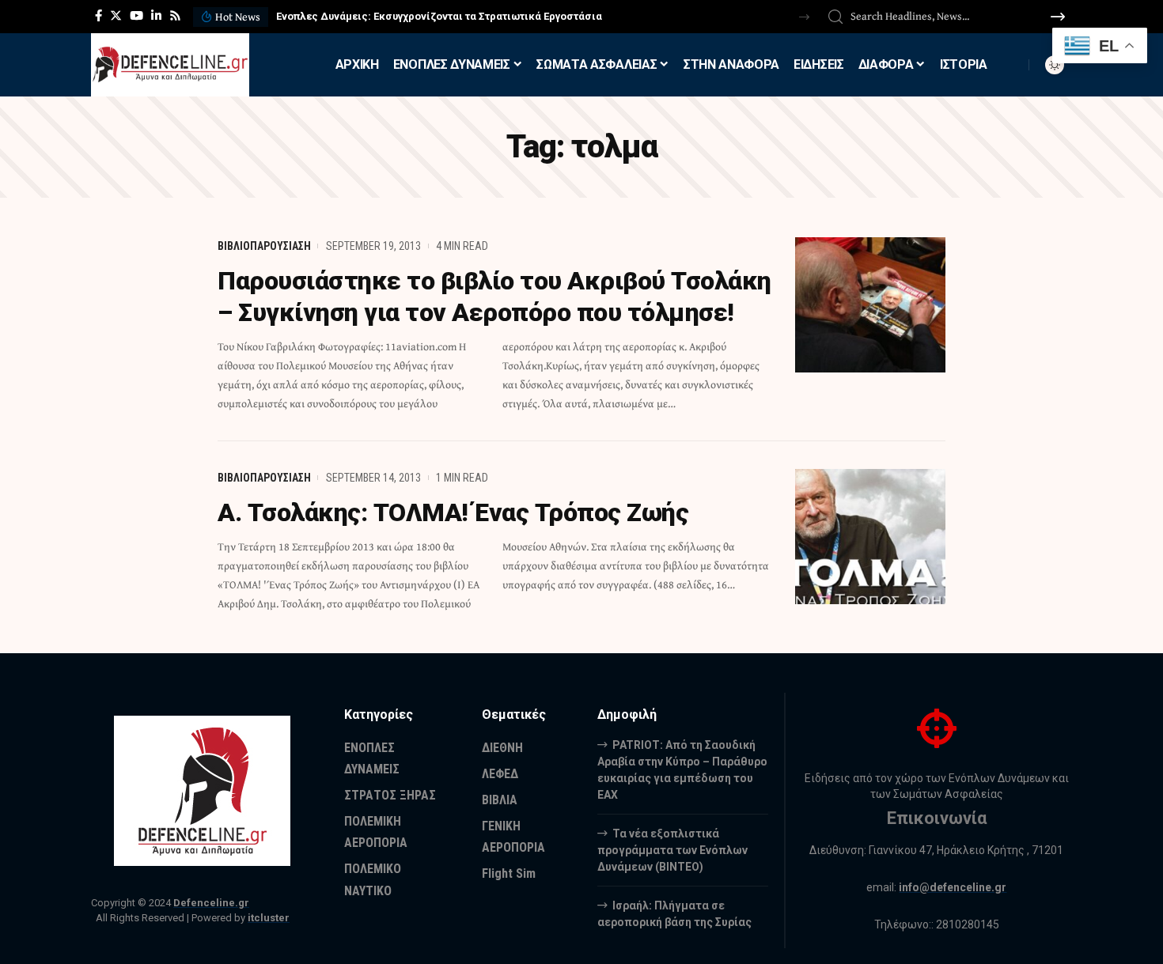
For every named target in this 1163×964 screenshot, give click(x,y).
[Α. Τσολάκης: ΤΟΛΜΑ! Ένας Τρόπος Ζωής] (870, 536)
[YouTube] (136, 16)
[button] (804, 17)
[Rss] (175, 16)
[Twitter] (116, 16)
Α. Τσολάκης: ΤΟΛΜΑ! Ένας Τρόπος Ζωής (453, 512)
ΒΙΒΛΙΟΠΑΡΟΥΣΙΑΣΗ (264, 246)
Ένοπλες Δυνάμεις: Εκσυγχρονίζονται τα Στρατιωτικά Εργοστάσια (439, 16)
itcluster (269, 918)
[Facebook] (98, 16)
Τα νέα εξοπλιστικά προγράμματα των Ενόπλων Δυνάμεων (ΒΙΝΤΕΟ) (672, 850)
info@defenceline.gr (952, 887)
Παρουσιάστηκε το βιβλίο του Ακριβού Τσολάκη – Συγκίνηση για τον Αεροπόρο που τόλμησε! (494, 296)
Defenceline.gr (211, 903)
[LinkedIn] (156, 16)
